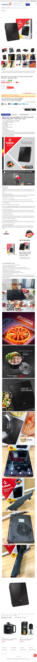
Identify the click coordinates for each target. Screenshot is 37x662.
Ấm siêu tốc (31, 647)
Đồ (9, 615)
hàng (30, 614)
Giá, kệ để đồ (22, 647)
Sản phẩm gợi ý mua (20, 617)
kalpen (15, 614)
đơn (8, 614)
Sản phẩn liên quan (6, 617)
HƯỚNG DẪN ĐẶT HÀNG (24, 114)
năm (7, 615)
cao (10, 614)
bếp (3, 614)
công (22, 614)
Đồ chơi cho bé (4, 647)
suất (24, 614)
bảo (2, 615)
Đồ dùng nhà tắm (4, 649)
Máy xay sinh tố (13, 649)
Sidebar (3, 10)
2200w (27, 614)
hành (5, 615)
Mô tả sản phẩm (6, 114)
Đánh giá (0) (14, 114)
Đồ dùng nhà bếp (13, 647)
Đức (32, 614)
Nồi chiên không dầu (32, 649)
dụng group (15, 615)
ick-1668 (19, 614)
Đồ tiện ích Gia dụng (23, 649)
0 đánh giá (6, 80)
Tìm (27, 4)
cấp (12, 614)
